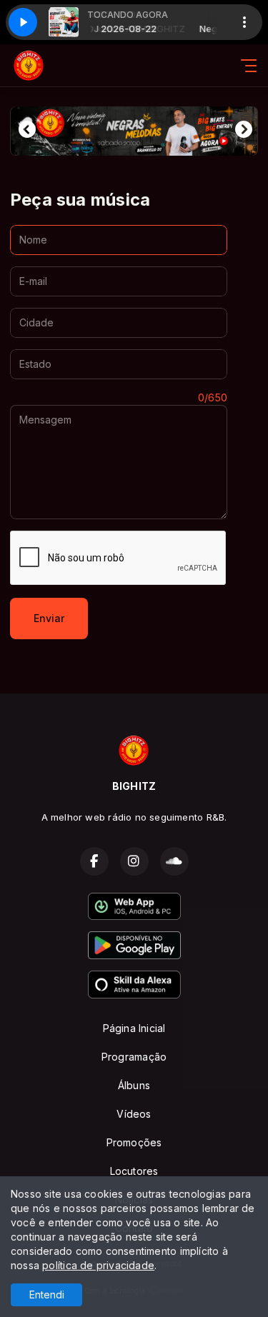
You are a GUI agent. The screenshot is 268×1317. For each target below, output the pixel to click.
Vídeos (133, 1114)
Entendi (46, 1294)
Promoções (134, 1142)
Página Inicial (134, 1028)
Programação (134, 1057)
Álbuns (134, 1085)
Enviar (49, 618)
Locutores (134, 1171)
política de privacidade (98, 1265)
